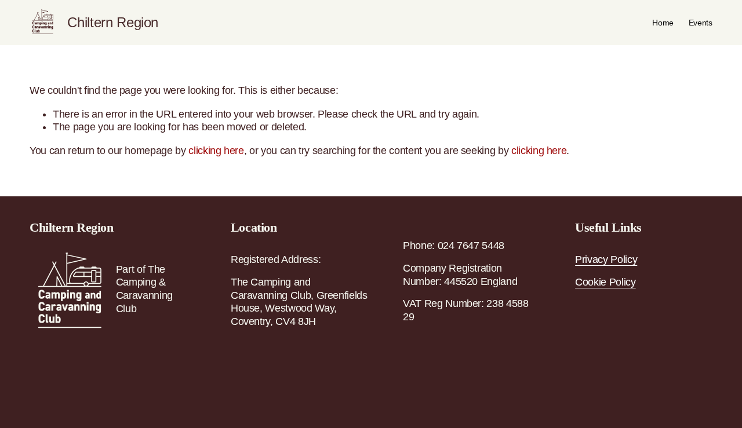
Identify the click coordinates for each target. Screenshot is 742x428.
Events (700, 22)
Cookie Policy (605, 282)
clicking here (215, 150)
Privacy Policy (606, 259)
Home (663, 22)
